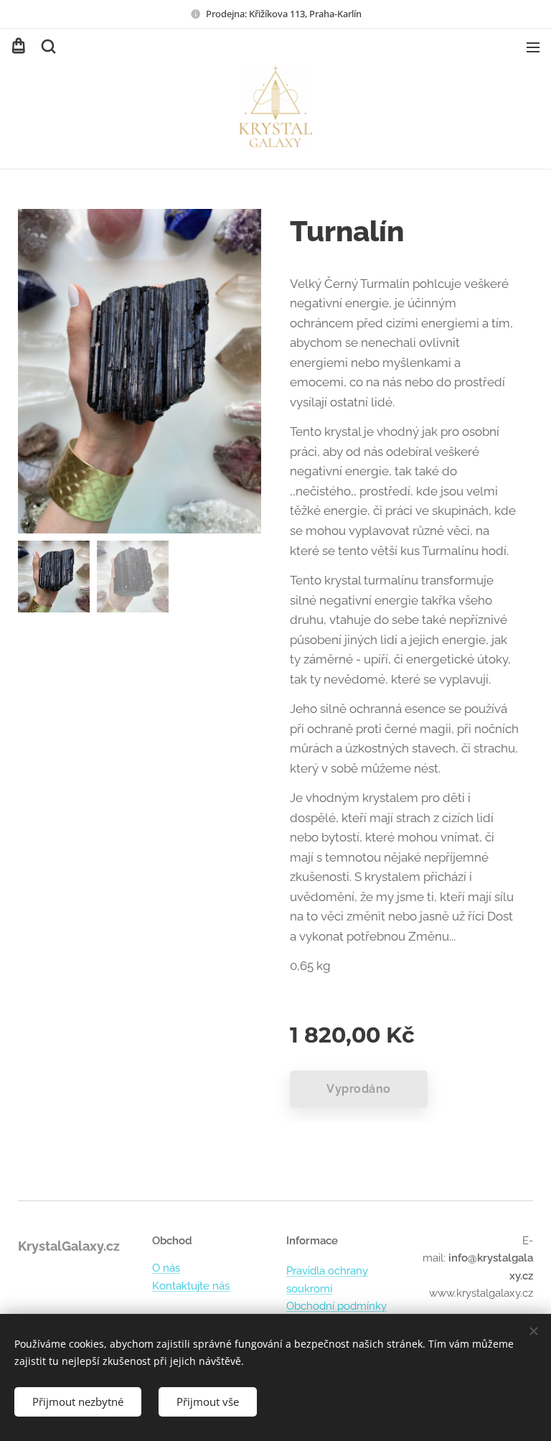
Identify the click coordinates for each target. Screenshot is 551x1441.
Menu (533, 46)
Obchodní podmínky (336, 1306)
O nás (166, 1268)
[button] (47, 47)
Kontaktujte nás (191, 1285)
